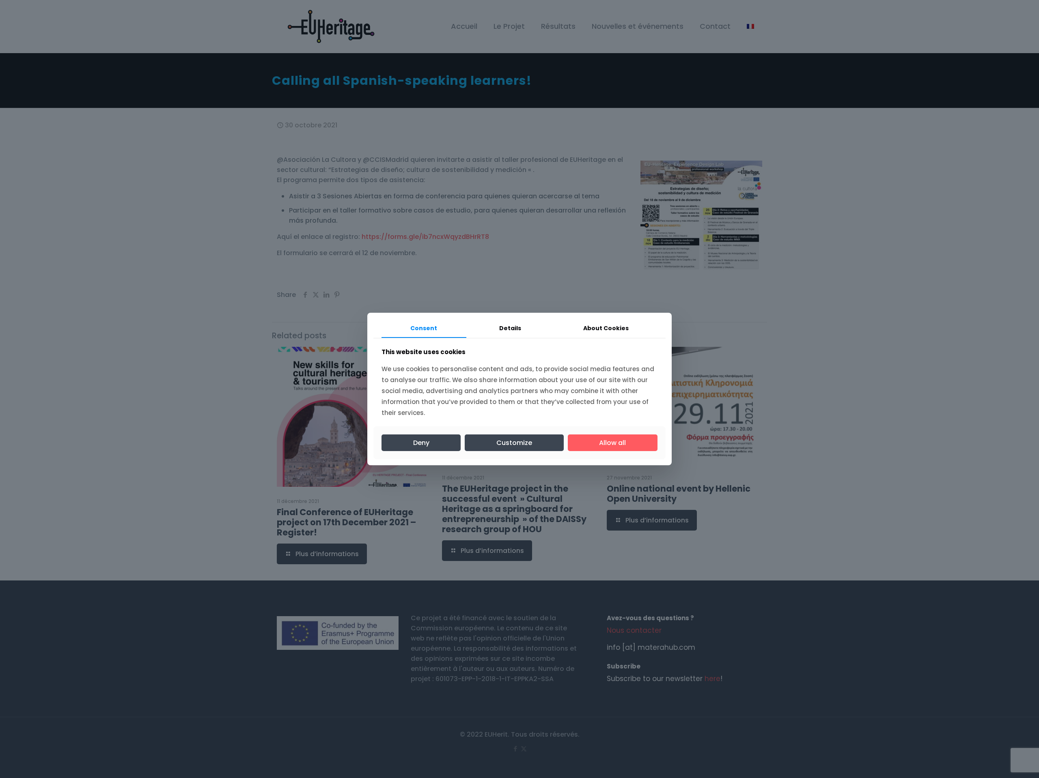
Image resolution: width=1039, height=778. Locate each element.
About (606, 328)
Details (510, 328)
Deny (421, 442)
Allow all (612, 442)
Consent (423, 328)
